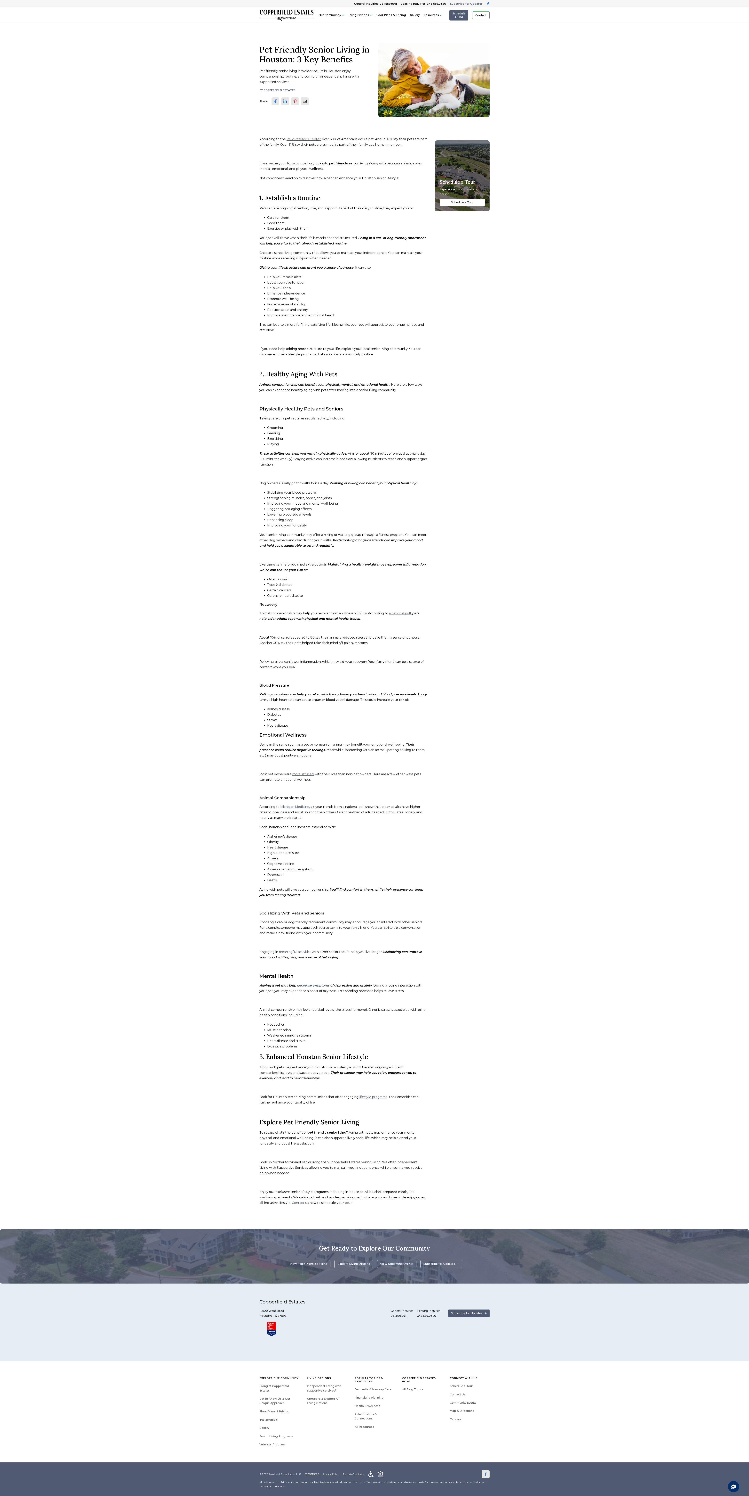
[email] (305, 101)
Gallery (415, 15)
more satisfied (303, 774)
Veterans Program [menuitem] (272, 1444)
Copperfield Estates (279, 90)
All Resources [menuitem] (364, 1427)
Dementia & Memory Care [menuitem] (373, 1389)
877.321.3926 (312, 1474)
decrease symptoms (313, 985)
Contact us (300, 1203)
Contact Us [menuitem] (457, 1394)
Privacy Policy (331, 1474)
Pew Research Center (304, 139)
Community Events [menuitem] (463, 1402)
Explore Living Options (353, 1264)
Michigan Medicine (294, 807)
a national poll (400, 613)
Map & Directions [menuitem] (462, 1411)
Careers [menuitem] (455, 1419)
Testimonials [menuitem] (268, 1419)
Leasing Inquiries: (423, 3)
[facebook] (275, 101)
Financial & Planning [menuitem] (369, 1397)
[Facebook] (486, 1474)
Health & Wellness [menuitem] (367, 1406)
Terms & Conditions (353, 1474)
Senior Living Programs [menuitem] (276, 1436)
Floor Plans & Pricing (391, 15)
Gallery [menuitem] (264, 1428)
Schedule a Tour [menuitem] (461, 1386)
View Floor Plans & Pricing (308, 1264)
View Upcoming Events (396, 1264)
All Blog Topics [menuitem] (413, 1389)
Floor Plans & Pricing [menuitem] (274, 1411)
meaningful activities (295, 952)
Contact (480, 15)
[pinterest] (295, 101)
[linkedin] (285, 101)
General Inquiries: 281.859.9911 (375, 3)
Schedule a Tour (458, 15)
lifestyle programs (373, 1097)
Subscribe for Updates (466, 3)
